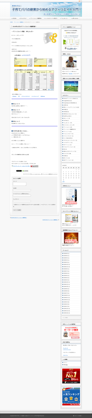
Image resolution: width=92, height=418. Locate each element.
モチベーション (66, 144)
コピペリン (65, 355)
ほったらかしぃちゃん (68, 124)
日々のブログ (23, 18)
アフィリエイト (66, 127)
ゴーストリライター (67, 135)
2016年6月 (65, 255)
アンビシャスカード (67, 133)
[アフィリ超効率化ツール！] (71, 39)
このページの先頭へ (78, 415)
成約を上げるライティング (69, 151)
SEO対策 (65, 111)
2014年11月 (65, 284)
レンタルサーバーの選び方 (51, 18)
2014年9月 (65, 288)
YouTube (65, 120)
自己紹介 (15, 18)
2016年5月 (65, 257)
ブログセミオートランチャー (69, 140)
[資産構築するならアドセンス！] (71, 238)
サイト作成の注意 (67, 138)
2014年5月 (65, 297)
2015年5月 (65, 275)
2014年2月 (65, 304)
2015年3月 (65, 279)
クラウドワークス (67, 349)
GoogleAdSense (66, 100)
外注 (64, 149)
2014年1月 (65, 306)
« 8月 (63, 181)
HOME (11, 22)
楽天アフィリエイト (67, 160)
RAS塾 (64, 109)
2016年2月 (65, 262)
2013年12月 (65, 308)
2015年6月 (65, 273)
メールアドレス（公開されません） (21, 193)
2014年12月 (65, 282)
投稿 (65, 364)
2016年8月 (65, 253)
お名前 (14, 188)
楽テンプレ (65, 158)
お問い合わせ (75, 18)
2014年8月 (65, 290)
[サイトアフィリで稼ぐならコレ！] (71, 218)
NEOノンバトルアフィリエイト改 (70, 107)
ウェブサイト (16, 199)
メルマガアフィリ (67, 142)
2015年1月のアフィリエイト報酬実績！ (50, 219)
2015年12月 (65, 264)
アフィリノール (66, 131)
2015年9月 (65, 268)
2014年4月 (65, 299)
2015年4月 (65, 277)
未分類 (64, 155)
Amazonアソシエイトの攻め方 (69, 98)
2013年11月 (65, 310)
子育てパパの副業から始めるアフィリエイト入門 (26, 415)
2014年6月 (65, 295)
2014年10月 (65, 286)
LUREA (64, 105)
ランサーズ (65, 348)
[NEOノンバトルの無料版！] (71, 333)
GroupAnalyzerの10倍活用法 (69, 102)
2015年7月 (65, 271)
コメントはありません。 (36, 174)
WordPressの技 (66, 116)
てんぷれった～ (64, 18)
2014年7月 (65, 293)
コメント (15, 181)
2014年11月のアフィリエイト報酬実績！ (19, 217)
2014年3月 (65, 302)
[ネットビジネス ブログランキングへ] (34, 166)
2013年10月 (65, 313)
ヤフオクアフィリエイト (68, 146)
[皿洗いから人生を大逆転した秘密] (71, 86)
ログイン (65, 362)
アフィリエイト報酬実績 (35, 18)
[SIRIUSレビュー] (71, 196)
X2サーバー (65, 118)
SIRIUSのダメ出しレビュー (69, 113)
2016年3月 (65, 260)
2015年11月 (65, 266)
